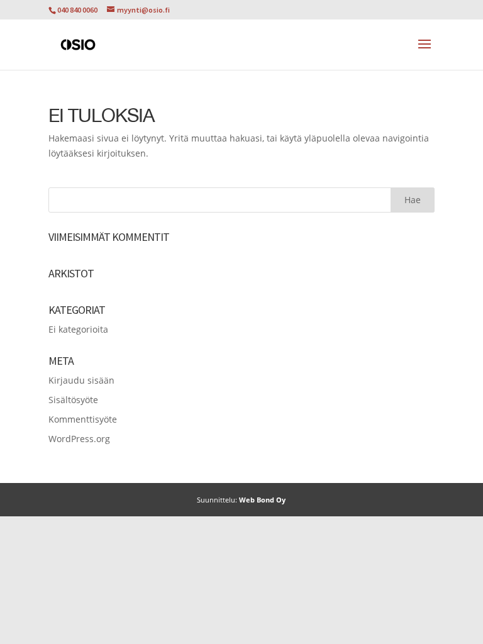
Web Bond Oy (262, 499)
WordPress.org (79, 439)
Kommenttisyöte (82, 419)
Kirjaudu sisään (81, 380)
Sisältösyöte (73, 400)
